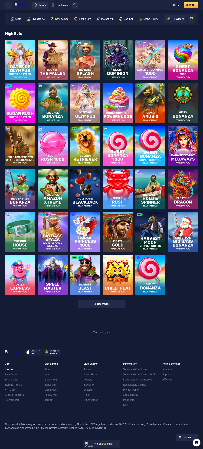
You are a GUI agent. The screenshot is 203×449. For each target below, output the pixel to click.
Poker (87, 394)
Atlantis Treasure (14, 394)
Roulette (88, 379)
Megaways (50, 389)
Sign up (190, 5)
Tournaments (12, 399)
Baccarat (88, 389)
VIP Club (10, 389)
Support (166, 374)
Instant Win (50, 379)
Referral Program (14, 384)
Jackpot (48, 399)
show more (101, 303)
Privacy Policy (131, 389)
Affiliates (167, 379)
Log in (175, 5)
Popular (88, 369)
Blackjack (89, 384)
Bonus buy (50, 384)
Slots (47, 369)
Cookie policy (130, 394)
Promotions (11, 379)
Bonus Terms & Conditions (137, 379)
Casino (9, 369)
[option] (16, 19)
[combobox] (187, 437)
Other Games (91, 399)
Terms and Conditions (135, 369)
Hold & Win (50, 394)
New (46, 374)
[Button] (8, 5)
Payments (128, 399)
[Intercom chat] (196, 442)
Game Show (90, 374)
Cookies (108, 443)
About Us (167, 369)
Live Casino (11, 374)
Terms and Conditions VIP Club (140, 374)
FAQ (125, 404)
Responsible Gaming (134, 384)
